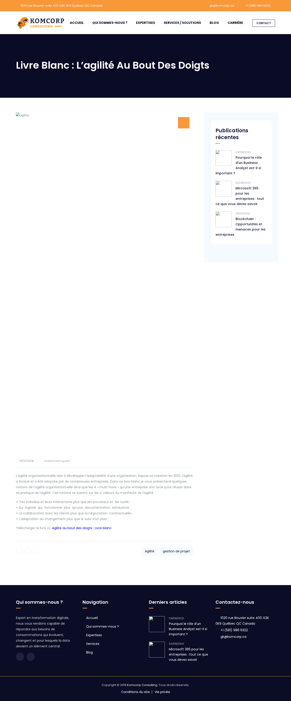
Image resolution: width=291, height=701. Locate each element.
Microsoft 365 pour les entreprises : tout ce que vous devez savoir (240, 196)
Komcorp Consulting (142, 685)
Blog (214, 22)
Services (92, 643)
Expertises (145, 22)
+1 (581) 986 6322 (234, 630)
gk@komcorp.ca (221, 5)
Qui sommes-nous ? (109, 22)
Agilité (149, 551)
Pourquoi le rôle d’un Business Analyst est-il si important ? (239, 165)
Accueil (77, 22)
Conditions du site (135, 692)
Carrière (235, 22)
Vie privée (162, 692)
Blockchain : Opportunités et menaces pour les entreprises (241, 227)
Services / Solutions (182, 22)
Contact (263, 23)
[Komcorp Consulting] (41, 22)
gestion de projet (176, 551)
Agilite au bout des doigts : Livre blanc (82, 528)
